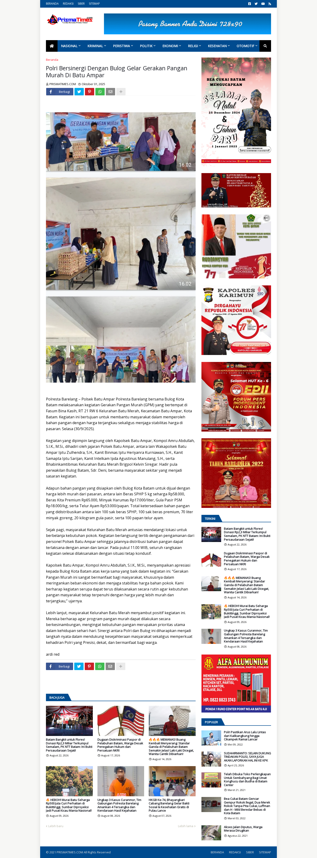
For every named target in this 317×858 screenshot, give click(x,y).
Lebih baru (55, 826)
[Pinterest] (89, 91)
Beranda (52, 60)
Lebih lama (185, 826)
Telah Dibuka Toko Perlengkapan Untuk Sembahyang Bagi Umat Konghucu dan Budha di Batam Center (247, 779)
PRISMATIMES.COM (70, 852)
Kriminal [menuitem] (95, 46)
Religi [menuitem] (193, 46)
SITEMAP (94, 4)
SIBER (81, 4)
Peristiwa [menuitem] (121, 46)
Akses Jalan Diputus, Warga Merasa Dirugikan (243, 828)
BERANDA (52, 4)
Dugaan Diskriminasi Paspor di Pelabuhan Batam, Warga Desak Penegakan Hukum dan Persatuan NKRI (120, 745)
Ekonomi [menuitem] (170, 46)
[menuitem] (52, 46)
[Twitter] (79, 91)
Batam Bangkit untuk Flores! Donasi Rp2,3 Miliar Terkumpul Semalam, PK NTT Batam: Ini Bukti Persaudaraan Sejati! (69, 745)
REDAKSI (68, 4)
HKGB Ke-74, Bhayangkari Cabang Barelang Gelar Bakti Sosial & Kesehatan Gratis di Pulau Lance (169, 805)
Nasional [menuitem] (69, 46)
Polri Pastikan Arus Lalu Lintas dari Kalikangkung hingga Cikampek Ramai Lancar (245, 735)
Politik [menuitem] (146, 46)
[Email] (110, 91)
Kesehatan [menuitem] (217, 46)
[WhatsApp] (100, 91)
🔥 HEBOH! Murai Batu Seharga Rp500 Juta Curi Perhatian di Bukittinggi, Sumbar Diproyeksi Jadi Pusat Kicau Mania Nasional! (69, 805)
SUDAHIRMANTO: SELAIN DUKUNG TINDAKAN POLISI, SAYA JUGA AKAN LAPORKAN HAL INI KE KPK (247, 757)
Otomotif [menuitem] (245, 46)
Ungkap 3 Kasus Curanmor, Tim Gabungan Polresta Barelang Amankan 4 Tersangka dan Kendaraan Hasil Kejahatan (119, 805)
